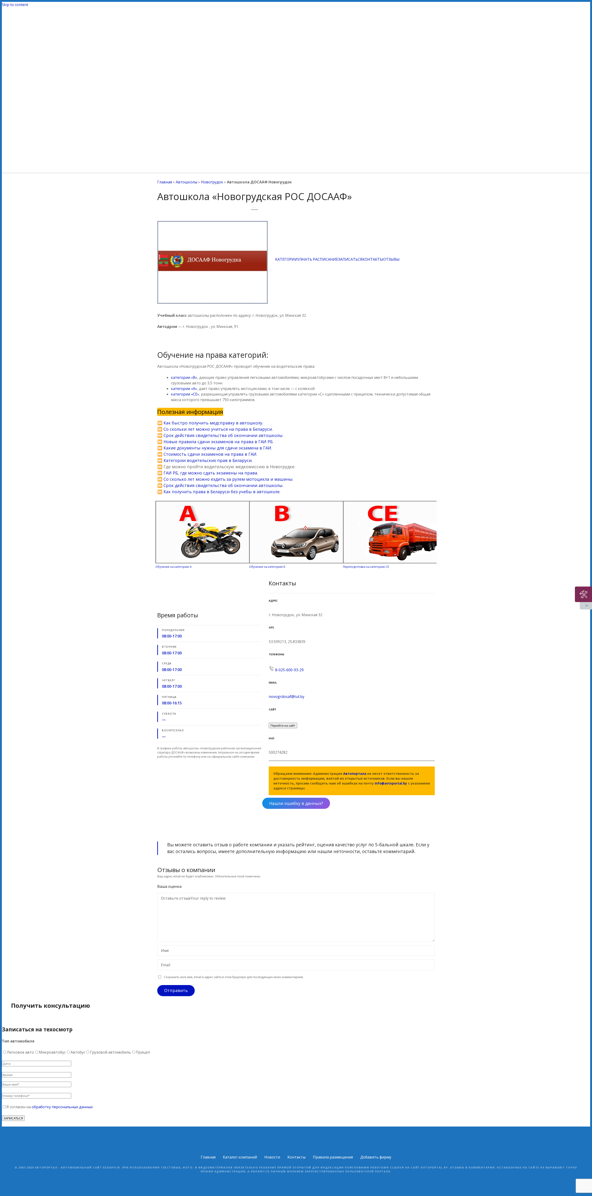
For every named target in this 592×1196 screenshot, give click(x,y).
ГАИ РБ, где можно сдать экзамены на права (210, 473)
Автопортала (354, 773)
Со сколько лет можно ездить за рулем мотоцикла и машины (228, 479)
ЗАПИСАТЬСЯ (350, 259)
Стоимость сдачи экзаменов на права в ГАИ (209, 454)
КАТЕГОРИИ (286, 259)
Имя (163, 951)
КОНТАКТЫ (372, 259)
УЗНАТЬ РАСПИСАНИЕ (318, 259)
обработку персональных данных (62, 1106)
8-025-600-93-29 (289, 669)
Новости (272, 1157)
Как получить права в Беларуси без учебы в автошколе (221, 491)
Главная (164, 182)
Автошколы (186, 182)
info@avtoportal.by (391, 783)
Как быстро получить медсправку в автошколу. (213, 423)
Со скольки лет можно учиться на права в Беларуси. (218, 429)
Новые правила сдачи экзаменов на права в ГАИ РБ (218, 441)
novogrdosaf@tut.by (286, 696)
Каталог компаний (240, 1157)
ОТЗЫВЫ (391, 259)
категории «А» (184, 388)
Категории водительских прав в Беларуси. (207, 460)
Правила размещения (333, 1157)
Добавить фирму (375, 1157)
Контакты (296, 1157)
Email (164, 965)
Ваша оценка (169, 886)
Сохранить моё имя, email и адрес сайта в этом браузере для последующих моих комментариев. (234, 977)
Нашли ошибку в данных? (296, 803)
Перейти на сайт (283, 725)
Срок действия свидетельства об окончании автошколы (223, 435)
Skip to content (15, 4)
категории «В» (184, 377)
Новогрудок (212, 182)
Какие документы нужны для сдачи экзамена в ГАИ (217, 448)
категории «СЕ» (185, 394)
